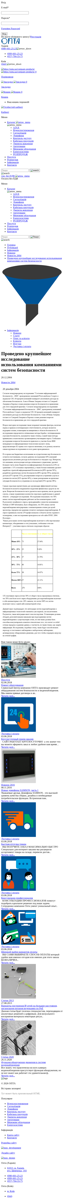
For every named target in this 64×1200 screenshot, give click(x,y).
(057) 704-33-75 (15, 56)
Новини (11, 253)
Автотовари (19, 146)
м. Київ (11, 1191)
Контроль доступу (22, 138)
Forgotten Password (10, 28)
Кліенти (17, 341)
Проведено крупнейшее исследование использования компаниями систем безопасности (34, 259)
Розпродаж (12, 159)
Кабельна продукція (23, 141)
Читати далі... (8, 696)
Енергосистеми (21, 151)
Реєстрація (35, 36)
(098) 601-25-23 (9, 48)
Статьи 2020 (7, 1057)
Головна (11, 245)
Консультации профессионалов (17, 898)
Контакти (12, 165)
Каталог (11, 122)
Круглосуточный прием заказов (17, 739)
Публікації (12, 247)
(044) (4, 64)
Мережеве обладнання (24, 149)
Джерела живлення (23, 143)
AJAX (16, 127)
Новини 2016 (8, 785)
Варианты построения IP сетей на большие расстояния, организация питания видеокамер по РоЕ (29, 1007)
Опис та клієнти (21, 338)
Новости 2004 (14, 255)
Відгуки (17, 343)
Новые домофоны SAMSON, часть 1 (19, 790)
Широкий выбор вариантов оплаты (19, 952)
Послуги (11, 157)
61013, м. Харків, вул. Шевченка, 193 (17, 1169)
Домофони (18, 135)
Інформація (13, 162)
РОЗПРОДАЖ (20, 154)
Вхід (4, 34)
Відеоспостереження (23, 130)
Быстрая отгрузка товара (13, 844)
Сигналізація (19, 133)
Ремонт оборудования (12, 685)
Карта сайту (13, 1135)
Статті (16, 335)
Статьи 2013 (7, 1000)
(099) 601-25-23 (15, 53)
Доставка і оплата (22, 346)
